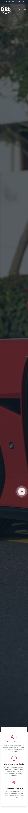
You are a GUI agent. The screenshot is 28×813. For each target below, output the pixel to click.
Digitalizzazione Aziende (14, 764)
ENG (23, 1)
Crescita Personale (14, 742)
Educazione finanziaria (14, 788)
